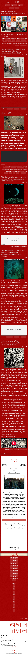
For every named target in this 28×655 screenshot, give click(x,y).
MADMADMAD (9, 43)
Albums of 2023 (4, 36)
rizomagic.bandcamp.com (14, 489)
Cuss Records (20, 94)
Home (7, 5)
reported (18, 282)
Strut (20, 380)
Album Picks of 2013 (14, 371)
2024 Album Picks (14, 558)
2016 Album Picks (14, 571)
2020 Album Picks (14, 565)
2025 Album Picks (14, 557)
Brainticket (7, 166)
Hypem (26, 618)
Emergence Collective (11, 41)
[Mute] (24, 520)
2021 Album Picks (14, 563)
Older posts (5, 453)
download (20, 320)
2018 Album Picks (14, 568)
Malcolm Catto (7, 169)
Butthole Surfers (12, 166)
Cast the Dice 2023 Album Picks (13, 13)
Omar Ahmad (15, 43)
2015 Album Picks (14, 573)
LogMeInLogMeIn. (4, 621)
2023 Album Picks (14, 560)
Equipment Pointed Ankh (20, 41)
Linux (14, 653)
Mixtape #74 (6, 113)
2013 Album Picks (14, 576)
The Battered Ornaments (16, 171)
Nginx (16, 653)
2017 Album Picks (14, 570)
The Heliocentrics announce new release (13, 179)
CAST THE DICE (14, 1)
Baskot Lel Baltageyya (20, 38)
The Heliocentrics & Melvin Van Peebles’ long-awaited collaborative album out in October (13, 253)
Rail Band (9, 171)
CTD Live (14, 580)
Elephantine (5, 41)
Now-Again (17, 226)
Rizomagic (14, 472)
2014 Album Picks (14, 575)
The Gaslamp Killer (21, 43)
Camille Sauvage (19, 166)
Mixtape (14, 5)
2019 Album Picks (14, 567)
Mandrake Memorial (13, 169)
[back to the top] (14, 460)
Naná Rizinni (4, 465)
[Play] (4, 520)
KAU (5, 43)
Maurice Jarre (20, 169)
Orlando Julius (10, 449)
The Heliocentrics (12, 82)
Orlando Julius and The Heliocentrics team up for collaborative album (10, 343)
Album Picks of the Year (7, 211)
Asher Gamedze (13, 38)
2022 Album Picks (14, 562)
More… (3, 164)
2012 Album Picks (14, 578)
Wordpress (20, 653)
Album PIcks (8, 38)
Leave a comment (23, 45)
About (20, 5)
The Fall (23, 171)
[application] (14, 520)
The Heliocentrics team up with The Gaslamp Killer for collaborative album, (13, 51)
